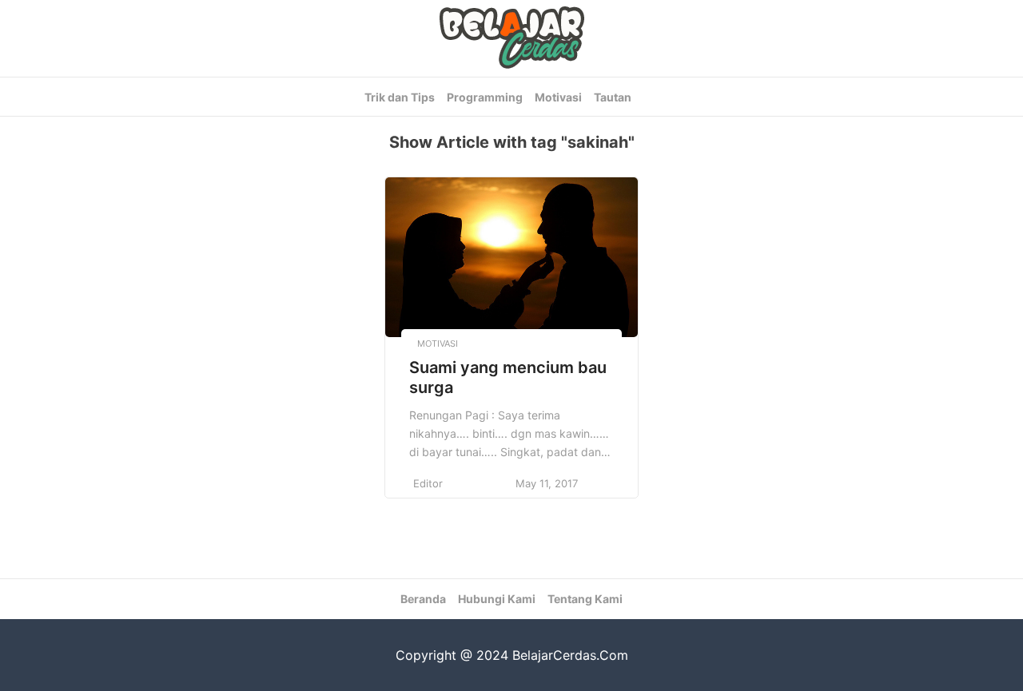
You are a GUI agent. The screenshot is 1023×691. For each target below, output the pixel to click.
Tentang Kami (585, 599)
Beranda (423, 599)
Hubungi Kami (496, 599)
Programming (485, 97)
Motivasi (558, 97)
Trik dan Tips (399, 97)
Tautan (612, 97)
